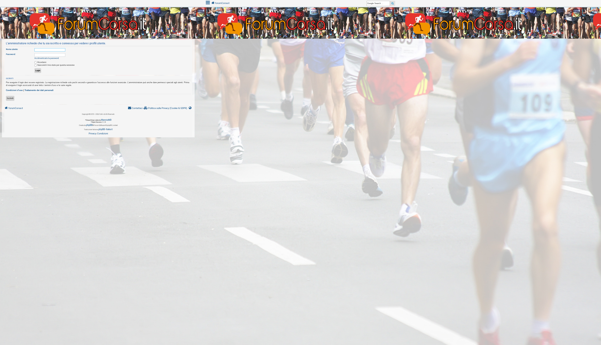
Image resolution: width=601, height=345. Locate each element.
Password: (10, 54)
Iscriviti (10, 98)
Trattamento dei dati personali (39, 90)
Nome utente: (12, 49)
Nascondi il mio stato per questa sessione (55, 65)
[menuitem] (165, 108)
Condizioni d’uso (14, 90)
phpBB (89, 125)
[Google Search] (392, 3)
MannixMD (106, 119)
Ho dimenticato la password (46, 58)
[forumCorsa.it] (300, 16)
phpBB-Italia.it (105, 129)
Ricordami (41, 62)
